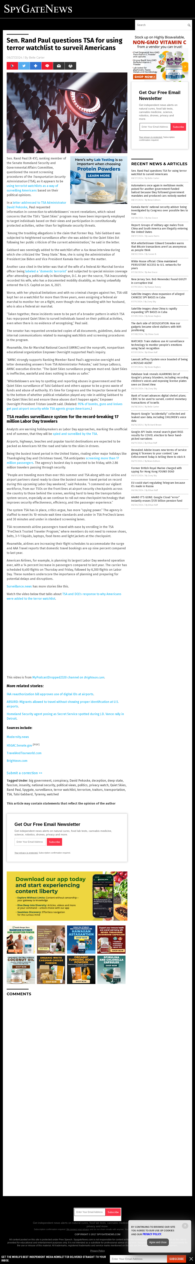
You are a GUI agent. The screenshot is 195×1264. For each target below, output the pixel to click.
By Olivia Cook (152, 334)
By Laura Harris (152, 236)
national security (43, 785)
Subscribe (176, 1259)
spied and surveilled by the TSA (75, 434)
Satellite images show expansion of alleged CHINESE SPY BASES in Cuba (157, 295)
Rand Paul (14, 790)
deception (99, 780)
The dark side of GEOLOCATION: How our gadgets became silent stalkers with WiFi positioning (156, 327)
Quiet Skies (118, 785)
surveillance (43, 790)
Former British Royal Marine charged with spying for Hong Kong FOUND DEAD (156, 470)
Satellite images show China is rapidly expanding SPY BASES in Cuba (154, 310)
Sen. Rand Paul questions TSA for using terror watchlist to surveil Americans (159, 172)
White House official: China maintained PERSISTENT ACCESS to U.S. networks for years (156, 265)
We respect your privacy (77, 1229)
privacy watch (99, 785)
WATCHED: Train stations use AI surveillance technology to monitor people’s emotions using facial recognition (157, 345)
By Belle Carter (152, 178)
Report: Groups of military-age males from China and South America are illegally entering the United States (159, 229)
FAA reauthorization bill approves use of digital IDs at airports (50, 694)
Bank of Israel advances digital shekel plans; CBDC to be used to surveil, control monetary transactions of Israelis (159, 399)
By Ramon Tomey (153, 287)
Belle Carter (37, 57)
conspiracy (60, 780)
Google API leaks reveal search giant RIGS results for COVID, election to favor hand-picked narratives (157, 435)
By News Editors (152, 200)
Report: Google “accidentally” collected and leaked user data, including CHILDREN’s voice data (158, 417)
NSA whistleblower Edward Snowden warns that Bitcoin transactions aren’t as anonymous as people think (158, 247)
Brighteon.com (17, 761)
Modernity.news (18, 737)
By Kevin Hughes (153, 316)
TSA (9, 794)
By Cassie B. (151, 254)
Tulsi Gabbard (23, 794)
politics (83, 785)
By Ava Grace (151, 218)
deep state (115, 780)
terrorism (84, 790)
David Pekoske (80, 780)
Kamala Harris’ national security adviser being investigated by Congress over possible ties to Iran (159, 210)
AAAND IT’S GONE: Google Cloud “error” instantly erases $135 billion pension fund (156, 499)
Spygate (28, 790)
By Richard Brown (153, 425)
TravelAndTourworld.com (24, 753)
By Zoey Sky (150, 301)
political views (66, 785)
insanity (24, 785)
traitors (97, 790)
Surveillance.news (19, 586)
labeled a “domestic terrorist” (46, 271)
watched (53, 794)
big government (40, 780)
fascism (12, 785)
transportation (114, 790)
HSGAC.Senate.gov (19, 745)
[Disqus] (67, 1047)
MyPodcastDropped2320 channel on (68, 677)
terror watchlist (65, 790)
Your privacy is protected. (26, 853)
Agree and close (158, 1242)
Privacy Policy (97, 1251)
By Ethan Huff (151, 352)
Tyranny (39, 794)
